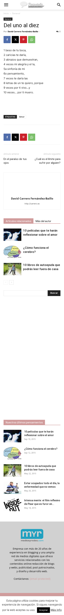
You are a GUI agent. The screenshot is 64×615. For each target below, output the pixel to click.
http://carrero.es (32, 203)
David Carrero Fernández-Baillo (23, 31)
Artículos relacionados (18, 221)
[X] (15, 39)
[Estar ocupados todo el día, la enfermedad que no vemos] (12, 487)
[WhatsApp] (31, 39)
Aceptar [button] (43, 610)
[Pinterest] (23, 39)
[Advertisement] (32, 103)
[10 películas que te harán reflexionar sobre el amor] (12, 235)
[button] (6, 5)
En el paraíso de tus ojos (15, 160)
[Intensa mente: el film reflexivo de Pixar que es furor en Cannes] (12, 505)
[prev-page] (6, 282)
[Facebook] (7, 39)
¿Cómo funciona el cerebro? (40, 448)
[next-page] (11, 282)
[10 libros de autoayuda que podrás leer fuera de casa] (12, 269)
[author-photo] (32, 193)
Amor (22, 116)
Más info (56, 610)
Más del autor (43, 221)
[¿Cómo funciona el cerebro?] (12, 252)
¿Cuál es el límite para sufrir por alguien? (47, 160)
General (16, 13)
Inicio (6, 13)
